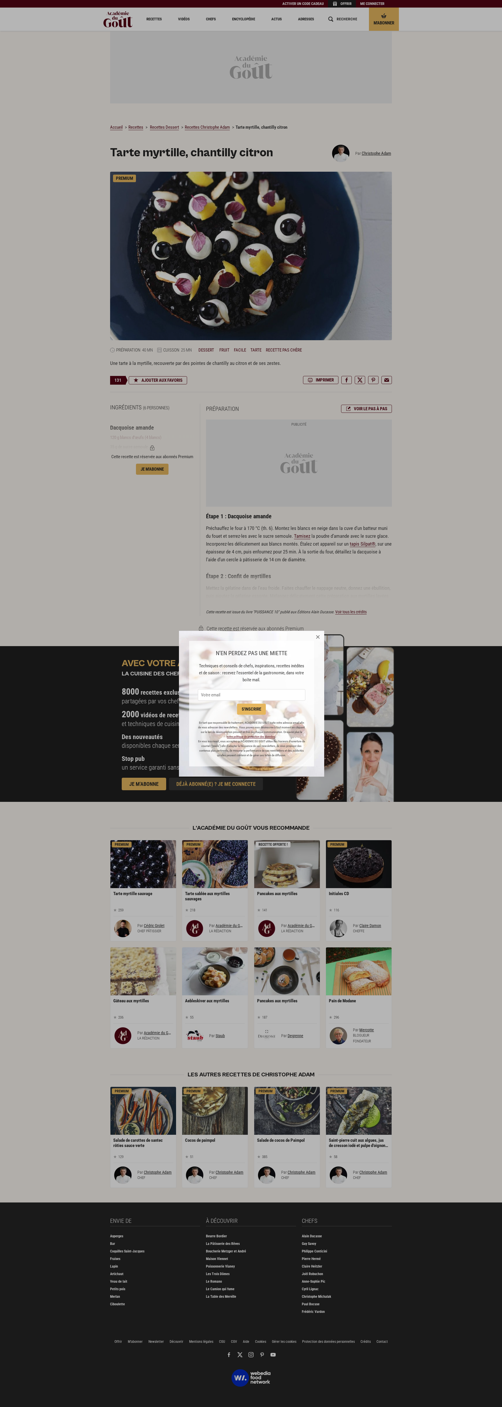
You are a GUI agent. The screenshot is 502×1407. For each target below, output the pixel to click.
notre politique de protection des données (251, 736)
